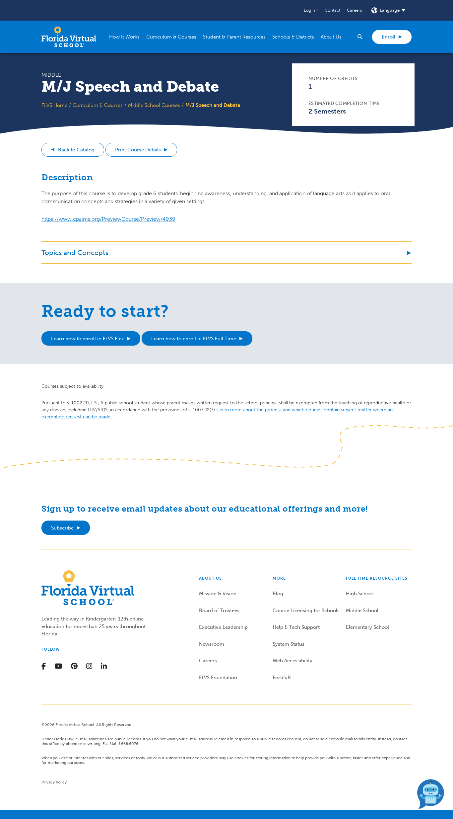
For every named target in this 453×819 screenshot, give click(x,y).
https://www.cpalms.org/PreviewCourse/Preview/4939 (108, 219)
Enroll (388, 37)
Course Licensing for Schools (306, 611)
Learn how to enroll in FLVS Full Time (193, 339)
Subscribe (62, 528)
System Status (288, 644)
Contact (332, 10)
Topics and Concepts (74, 252)
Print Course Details (138, 150)
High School (360, 594)
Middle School (362, 611)
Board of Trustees (219, 611)
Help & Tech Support (296, 627)
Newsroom (211, 644)
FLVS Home (54, 105)
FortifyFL (283, 678)
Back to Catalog (76, 150)
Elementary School (367, 627)
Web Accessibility (292, 661)
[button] (311, 10)
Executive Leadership (223, 627)
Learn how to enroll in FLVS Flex (87, 339)
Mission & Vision (217, 594)
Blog (278, 594)
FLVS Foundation (218, 678)
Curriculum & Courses (98, 105)
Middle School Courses (154, 105)
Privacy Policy (54, 782)
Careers (354, 10)
